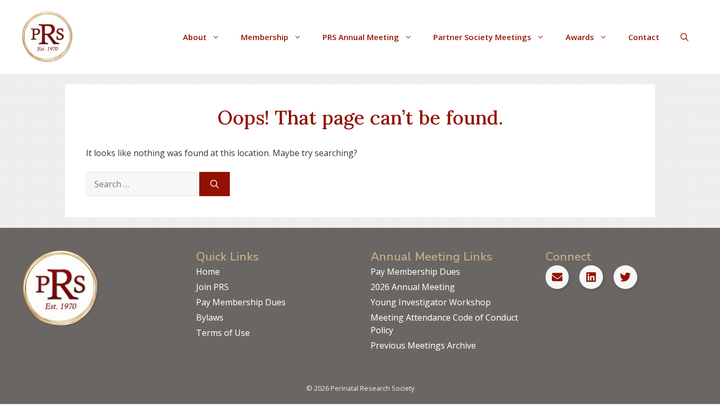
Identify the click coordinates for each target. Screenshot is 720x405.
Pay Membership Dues (241, 302)
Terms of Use (223, 333)
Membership (264, 37)
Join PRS (212, 287)
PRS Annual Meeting (361, 37)
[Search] (214, 184)
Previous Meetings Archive (423, 345)
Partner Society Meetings (482, 37)
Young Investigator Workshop (431, 302)
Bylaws (209, 317)
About (195, 37)
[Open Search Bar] (684, 37)
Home (208, 271)
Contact (643, 37)
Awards (580, 37)
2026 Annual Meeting (413, 287)
